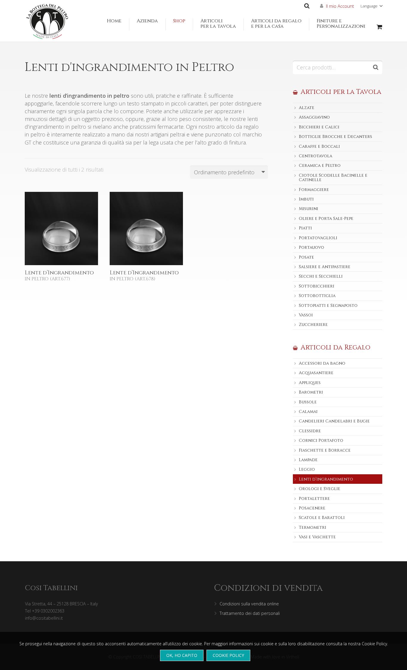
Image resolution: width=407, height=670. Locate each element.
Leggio (307, 469)
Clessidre (310, 431)
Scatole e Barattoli (322, 517)
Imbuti (306, 199)
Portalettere (314, 498)
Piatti (305, 228)
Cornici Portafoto (321, 440)
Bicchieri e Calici (319, 127)
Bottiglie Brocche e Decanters (335, 136)
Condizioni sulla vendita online (249, 604)
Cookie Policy (228, 655)
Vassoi (306, 315)
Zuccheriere (313, 324)
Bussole (308, 402)
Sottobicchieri (316, 286)
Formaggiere (314, 189)
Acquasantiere (316, 373)
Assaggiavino (314, 117)
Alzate (306, 108)
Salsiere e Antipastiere (324, 267)
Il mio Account (340, 6)
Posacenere (312, 508)
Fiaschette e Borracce (325, 450)
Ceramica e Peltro (320, 165)
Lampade (308, 460)
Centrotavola (315, 156)
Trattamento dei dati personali (250, 613)
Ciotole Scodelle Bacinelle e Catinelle (333, 177)
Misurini (308, 209)
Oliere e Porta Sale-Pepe (326, 218)
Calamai (308, 411)
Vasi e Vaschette (317, 537)
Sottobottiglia (317, 296)
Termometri (312, 527)
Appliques (310, 382)
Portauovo (311, 247)
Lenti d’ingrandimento (326, 479)
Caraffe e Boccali (319, 146)
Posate (306, 257)
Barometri (311, 392)
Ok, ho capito (181, 655)
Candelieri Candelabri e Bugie (334, 421)
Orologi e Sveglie (319, 489)
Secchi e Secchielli (321, 276)
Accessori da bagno (322, 363)
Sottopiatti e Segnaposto (328, 305)
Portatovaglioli (318, 238)
